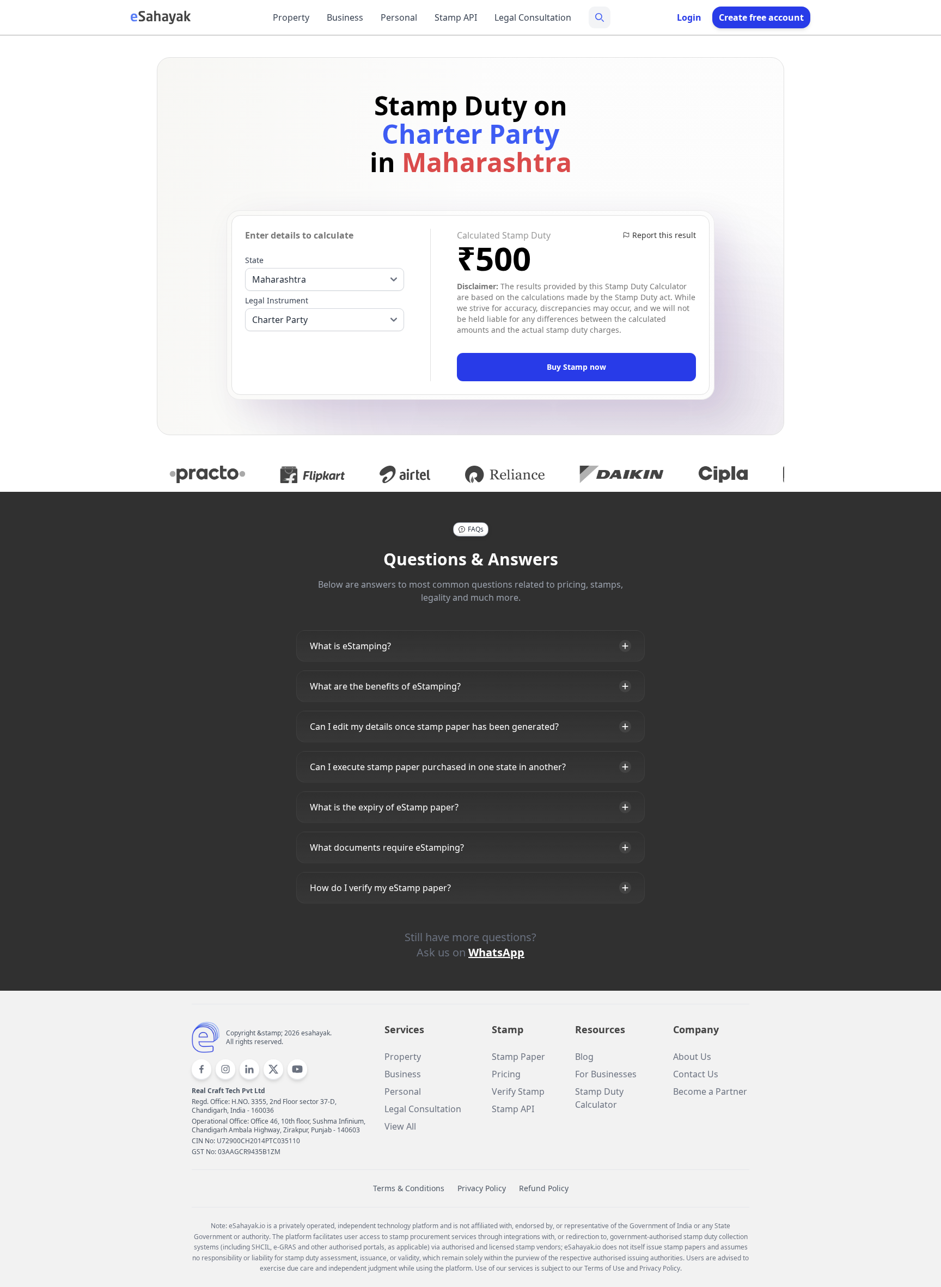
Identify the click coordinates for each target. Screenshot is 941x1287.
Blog (584, 1057)
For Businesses (606, 1074)
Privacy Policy (481, 1188)
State (254, 260)
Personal (399, 17)
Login (689, 17)
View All (400, 1126)
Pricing (506, 1074)
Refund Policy (544, 1188)
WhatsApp (496, 952)
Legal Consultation (532, 17)
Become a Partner (710, 1091)
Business (345, 17)
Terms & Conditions (408, 1188)
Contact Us (695, 1074)
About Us (692, 1057)
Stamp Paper (518, 1057)
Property (291, 17)
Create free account (761, 17)
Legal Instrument (276, 300)
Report (664, 235)
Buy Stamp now (576, 367)
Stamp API (456, 17)
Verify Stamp (518, 1091)
